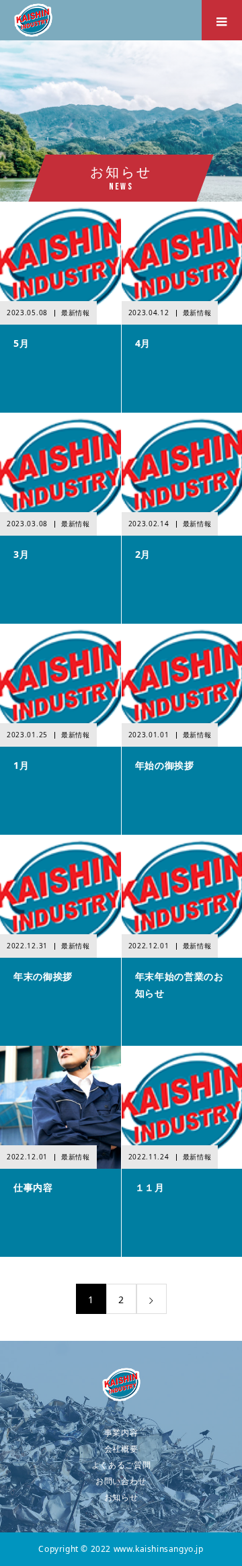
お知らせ (121, 1497)
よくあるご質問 (121, 1465)
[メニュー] (222, 20)
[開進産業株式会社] (121, 1384)
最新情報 (75, 312)
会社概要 (121, 1448)
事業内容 (121, 1432)
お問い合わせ (121, 1481)
